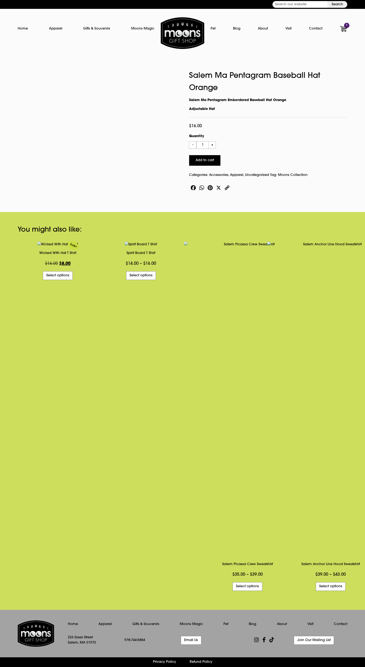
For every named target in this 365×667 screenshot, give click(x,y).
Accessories (218, 175)
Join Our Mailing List (314, 640)
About (263, 28)
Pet (213, 28)
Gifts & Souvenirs (96, 28)
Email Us (191, 640)
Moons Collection (293, 175)
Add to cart (205, 160)
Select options (57, 275)
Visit (288, 28)
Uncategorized (257, 175)
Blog (236, 28)
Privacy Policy (164, 662)
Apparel (55, 28)
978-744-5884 (134, 640)
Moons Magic (142, 28)
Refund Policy (201, 662)
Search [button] (337, 4)
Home (23, 28)
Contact (315, 28)
